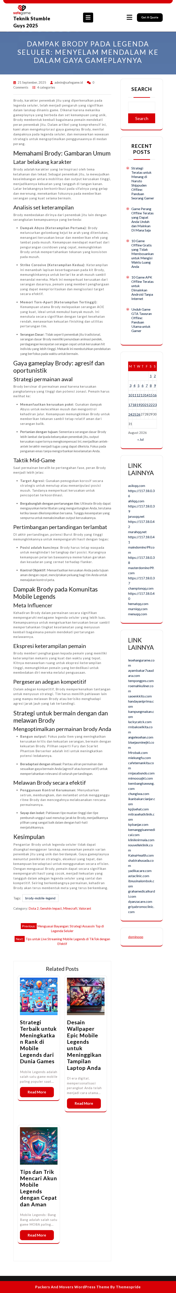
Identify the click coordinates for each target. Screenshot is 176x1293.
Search (141, 89)
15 (151, 395)
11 (134, 395)
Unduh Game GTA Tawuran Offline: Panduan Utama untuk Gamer (141, 320)
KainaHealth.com (141, 855)
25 (134, 414)
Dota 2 (34, 908)
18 (134, 405)
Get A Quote (149, 17)
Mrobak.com (138, 752)
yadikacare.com (140, 871)
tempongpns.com (141, 681)
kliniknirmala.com (141, 840)
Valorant (85, 908)
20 (142, 405)
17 (130, 405)
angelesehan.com (140, 737)
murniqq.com (137, 609)
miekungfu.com (139, 758)
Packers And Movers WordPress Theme (72, 1287)
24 (130, 414)
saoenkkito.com (140, 696)
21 (147, 405)
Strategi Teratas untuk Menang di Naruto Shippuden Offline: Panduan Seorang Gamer (142, 183)
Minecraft (70, 908)
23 (155, 405)
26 (138, 414)
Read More (37, 1092)
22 (151, 405)
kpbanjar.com (138, 824)
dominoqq (135, 937)
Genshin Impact (51, 908)
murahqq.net (137, 532)
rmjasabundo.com (141, 773)
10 (130, 395)
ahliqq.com (136, 501)
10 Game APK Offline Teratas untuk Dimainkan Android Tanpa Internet (142, 288)
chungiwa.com (138, 794)
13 (142, 395)
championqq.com (140, 588)
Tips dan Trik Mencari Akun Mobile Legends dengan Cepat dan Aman (38, 1187)
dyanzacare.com (140, 901)
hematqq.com (138, 604)
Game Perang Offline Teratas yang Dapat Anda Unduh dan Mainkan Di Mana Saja (142, 219)
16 (155, 395)
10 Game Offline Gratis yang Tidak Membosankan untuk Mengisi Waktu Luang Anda (142, 253)
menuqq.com (137, 614)
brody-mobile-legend (40, 898)
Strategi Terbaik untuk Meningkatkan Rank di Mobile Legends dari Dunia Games (38, 1042)
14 (147, 395)
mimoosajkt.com (140, 778)
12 (138, 395)
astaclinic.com (138, 876)
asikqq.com (136, 485)
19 (138, 405)
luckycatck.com (140, 722)
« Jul (140, 439)
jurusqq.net (136, 516)
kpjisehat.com (138, 809)
